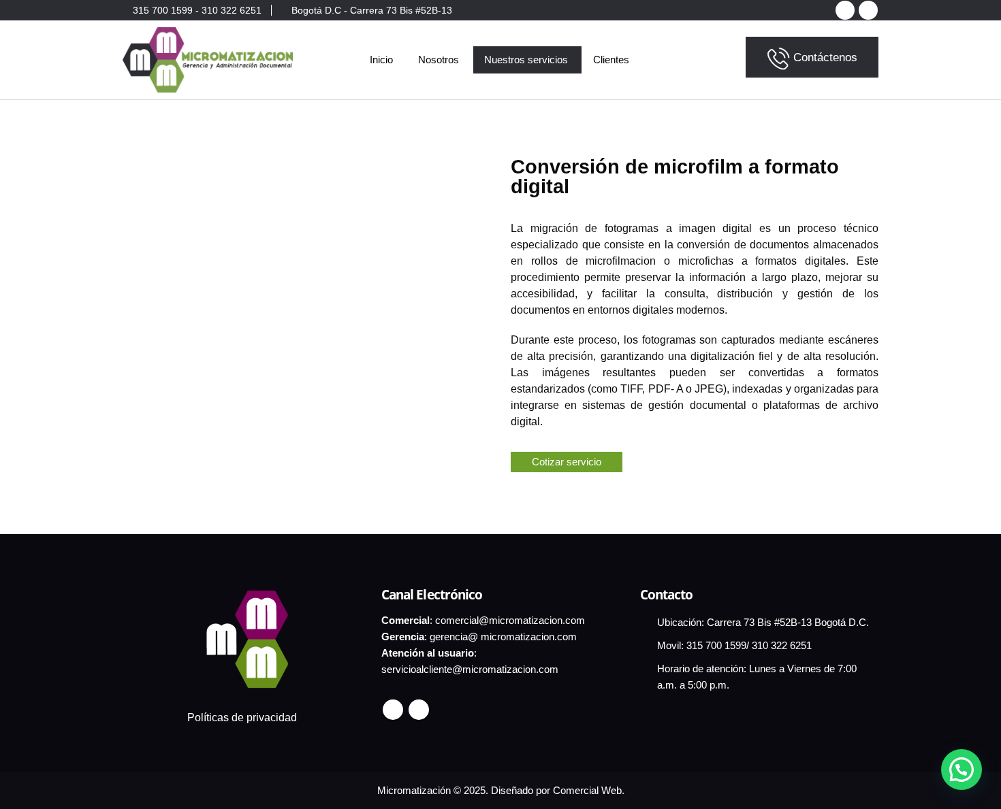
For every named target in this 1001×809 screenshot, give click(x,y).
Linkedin (419, 709)
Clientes (611, 59)
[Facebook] (845, 10)
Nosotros (438, 59)
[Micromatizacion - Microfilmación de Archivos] (208, 60)
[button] (961, 769)
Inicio (381, 59)
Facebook (393, 709)
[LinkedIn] (868, 10)
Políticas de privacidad (242, 717)
